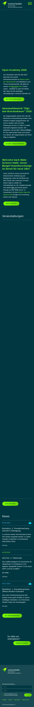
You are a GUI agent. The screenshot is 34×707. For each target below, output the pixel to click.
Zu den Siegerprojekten (15, 143)
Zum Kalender (10, 504)
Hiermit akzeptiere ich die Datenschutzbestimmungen (11, 694)
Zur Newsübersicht (12, 615)
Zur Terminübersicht (14, 99)
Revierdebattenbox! (15, 86)
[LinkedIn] (12, 678)
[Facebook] (3, 678)
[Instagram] (8, 678)
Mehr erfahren (11, 203)
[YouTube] (16, 678)
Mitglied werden (22, 643)
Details (4, 545)
